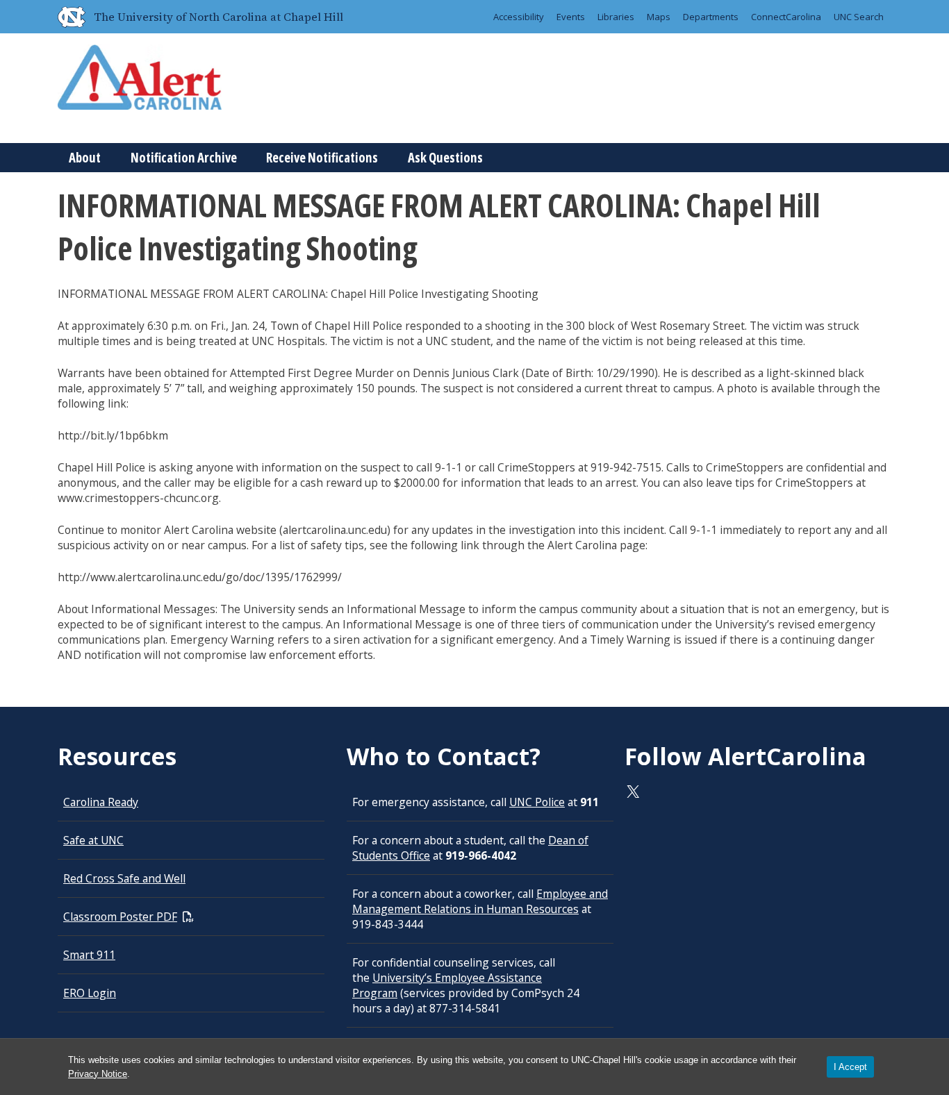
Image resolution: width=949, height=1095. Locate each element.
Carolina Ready (100, 802)
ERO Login (89, 993)
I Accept (850, 1067)
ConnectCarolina (786, 16)
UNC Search (859, 16)
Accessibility (518, 16)
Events (570, 16)
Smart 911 (89, 954)
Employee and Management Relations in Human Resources (480, 901)
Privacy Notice (97, 1074)
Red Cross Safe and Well (124, 878)
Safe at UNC (93, 840)
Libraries (615, 16)
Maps (658, 16)
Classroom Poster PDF (120, 916)
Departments (710, 16)
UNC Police (537, 802)
